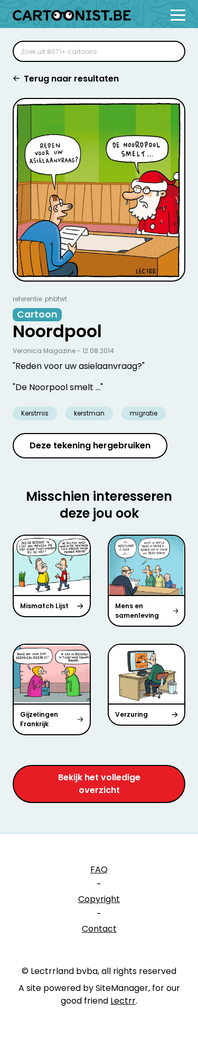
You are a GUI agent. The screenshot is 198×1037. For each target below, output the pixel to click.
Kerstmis (35, 413)
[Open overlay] (178, 15)
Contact (99, 929)
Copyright (99, 899)
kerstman (89, 413)
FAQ (99, 869)
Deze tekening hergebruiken (90, 445)
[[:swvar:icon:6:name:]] (170, 51)
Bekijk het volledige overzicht (99, 783)
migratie (143, 413)
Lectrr (123, 1001)
